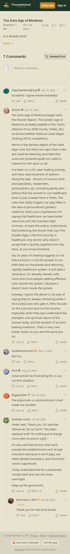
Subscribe (47, 5)
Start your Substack (27, 542)
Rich (14, 370)
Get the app (50, 542)
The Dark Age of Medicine (23, 20)
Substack (19, 549)
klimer (16, 110)
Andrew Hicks (21, 419)
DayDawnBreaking (24, 90)
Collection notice (57, 535)
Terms (43, 535)
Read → (8, 43)
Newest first (57, 56)
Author (21, 504)
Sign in (62, 5)
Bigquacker (19, 395)
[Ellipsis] (65, 90)
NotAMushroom (22, 351)
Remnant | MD (10, 27)
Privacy (34, 535)
